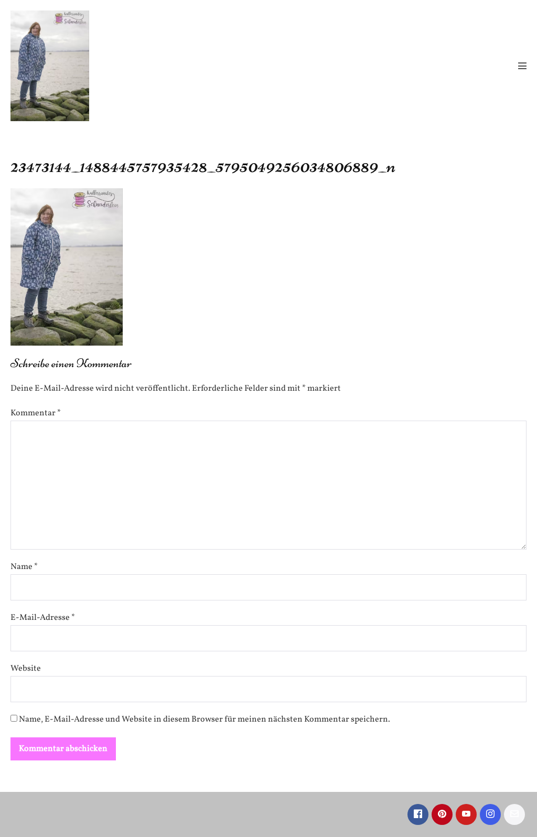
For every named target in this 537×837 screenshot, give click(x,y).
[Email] (514, 814)
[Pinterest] (442, 814)
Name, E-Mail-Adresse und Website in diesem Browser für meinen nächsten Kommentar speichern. (204, 719)
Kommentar (35, 413)
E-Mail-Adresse (42, 618)
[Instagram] (490, 814)
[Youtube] (466, 814)
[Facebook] (417, 814)
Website (25, 668)
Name (24, 567)
